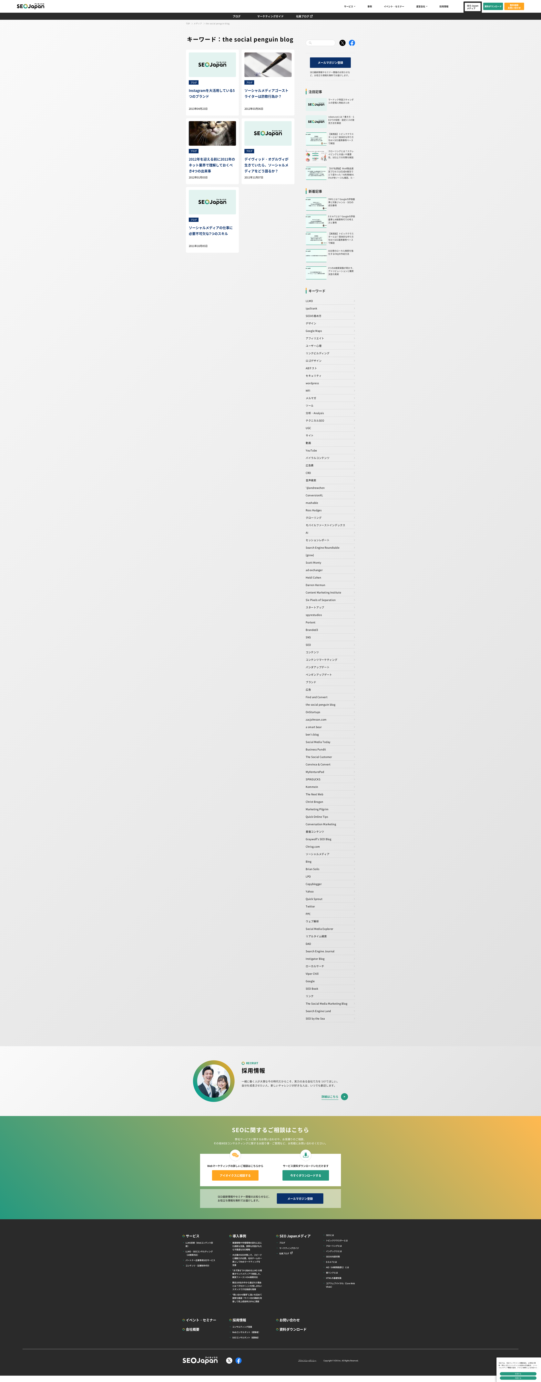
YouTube (311, 450)
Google (310, 981)
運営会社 (420, 6)
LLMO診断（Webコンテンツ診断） (199, 1244)
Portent (310, 622)
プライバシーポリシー (307, 1360)
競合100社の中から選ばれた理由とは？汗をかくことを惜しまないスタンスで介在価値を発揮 (247, 1286)
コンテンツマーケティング (321, 659)
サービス (348, 6)
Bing (308, 861)
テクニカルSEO (315, 420)
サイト (310, 435)
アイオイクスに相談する (235, 1175)
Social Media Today (318, 742)
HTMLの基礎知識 (333, 1278)
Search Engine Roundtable (322, 547)
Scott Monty (313, 562)
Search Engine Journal (320, 951)
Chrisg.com (313, 846)
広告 (308, 689)
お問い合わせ (290, 1319)
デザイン (311, 323)
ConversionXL (314, 495)
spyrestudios (314, 615)
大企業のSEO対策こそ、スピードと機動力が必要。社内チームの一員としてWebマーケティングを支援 (247, 1259)
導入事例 (239, 1235)
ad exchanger (314, 570)
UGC (308, 428)
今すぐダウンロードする (305, 1175)
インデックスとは (334, 1251)
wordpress (312, 383)
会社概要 (192, 1329)
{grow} (310, 555)
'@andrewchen (315, 488)
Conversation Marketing (321, 824)
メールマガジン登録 (330, 63)
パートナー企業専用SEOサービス (200, 1260)
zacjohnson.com (316, 719)
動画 (308, 443)
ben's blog (312, 734)
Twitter (310, 906)
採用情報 (443, 6)
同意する (518, 1378)
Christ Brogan (314, 801)
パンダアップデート (317, 667)
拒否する (518, 1374)
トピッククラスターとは (337, 1240)
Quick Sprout (314, 899)
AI (307, 532)
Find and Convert (317, 697)
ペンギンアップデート (319, 674)
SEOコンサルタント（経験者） (246, 1337)
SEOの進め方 (314, 316)
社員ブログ (302, 16)
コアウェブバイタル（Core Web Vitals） (340, 1285)
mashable (312, 502)
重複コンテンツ (315, 831)
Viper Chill (312, 973)
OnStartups (313, 712)
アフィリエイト (315, 338)
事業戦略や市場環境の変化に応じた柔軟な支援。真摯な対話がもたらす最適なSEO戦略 (247, 1246)
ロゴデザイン (314, 360)
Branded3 (312, 630)
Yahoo (310, 891)
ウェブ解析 (312, 921)
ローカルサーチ (315, 966)
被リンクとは (332, 1272)
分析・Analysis (315, 413)
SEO (308, 645)
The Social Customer (319, 757)
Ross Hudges (314, 510)
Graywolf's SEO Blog (318, 839)
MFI (308, 390)
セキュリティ (314, 375)
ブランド (311, 682)
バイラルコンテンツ (317, 458)
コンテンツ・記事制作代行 (197, 1265)
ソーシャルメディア (317, 854)
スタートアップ (315, 607)
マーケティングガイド (270, 16)
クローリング (314, 517)
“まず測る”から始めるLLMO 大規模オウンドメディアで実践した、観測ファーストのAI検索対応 (247, 1273)
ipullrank (311, 308)
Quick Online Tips (317, 816)
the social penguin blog (320, 704)
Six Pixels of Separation (321, 600)
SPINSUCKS (313, 779)
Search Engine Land (318, 1011)
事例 (369, 6)
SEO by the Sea (315, 1018)
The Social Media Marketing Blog (326, 1003)
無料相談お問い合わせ (514, 6)
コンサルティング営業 (242, 1326)
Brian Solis (312, 869)
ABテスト (311, 368)
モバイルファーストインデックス (325, 525)
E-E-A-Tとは (331, 1261)
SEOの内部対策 (333, 1256)
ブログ (237, 16)
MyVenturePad (315, 772)
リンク (310, 996)
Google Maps (314, 331)
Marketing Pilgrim (317, 809)
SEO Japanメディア (473, 7)
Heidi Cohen (313, 577)
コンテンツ (312, 652)
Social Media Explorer (319, 929)
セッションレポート (317, 540)
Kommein (312, 787)
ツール (310, 405)
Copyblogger (314, 884)
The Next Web (314, 794)
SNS (308, 637)
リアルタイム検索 (316, 936)
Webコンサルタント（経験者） (246, 1332)
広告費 (310, 465)
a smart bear (314, 727)
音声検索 (311, 480)
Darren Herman (315, 585)
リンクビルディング (317, 353)
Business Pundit (316, 749)
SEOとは (330, 1235)
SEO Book (312, 988)
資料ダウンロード (493, 6)
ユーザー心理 (314, 346)
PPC (308, 914)
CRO (308, 473)
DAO (308, 943)
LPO (308, 876)
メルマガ (311, 398)
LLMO (309, 301)
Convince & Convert (318, 764)
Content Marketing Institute (323, 592)
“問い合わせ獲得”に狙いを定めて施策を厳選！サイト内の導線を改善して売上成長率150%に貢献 (247, 1298)
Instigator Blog (315, 958)
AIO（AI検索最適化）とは (337, 1267)
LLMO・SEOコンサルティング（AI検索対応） (199, 1253)
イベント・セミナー (394, 6)
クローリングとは (334, 1245)
